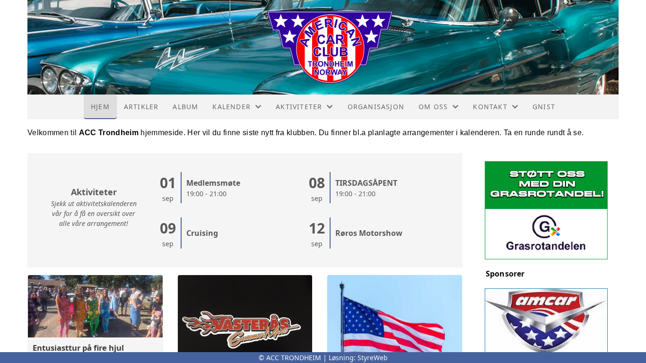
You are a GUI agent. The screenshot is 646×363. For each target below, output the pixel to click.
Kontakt (490, 106)
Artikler (141, 106)
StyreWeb (373, 357)
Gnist (544, 106)
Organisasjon (376, 106)
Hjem (100, 106)
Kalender (231, 106)
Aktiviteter (299, 106)
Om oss (433, 106)
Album (185, 106)
